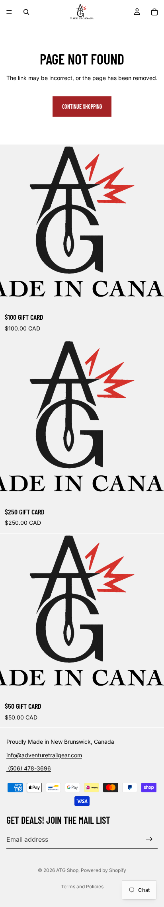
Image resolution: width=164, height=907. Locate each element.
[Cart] (154, 12)
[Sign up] (149, 839)
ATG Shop (67, 870)
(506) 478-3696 (28, 768)
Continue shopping (82, 106)
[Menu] (9, 12)
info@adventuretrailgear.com (44, 755)
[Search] (26, 12)
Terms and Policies (82, 886)
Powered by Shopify (103, 870)
